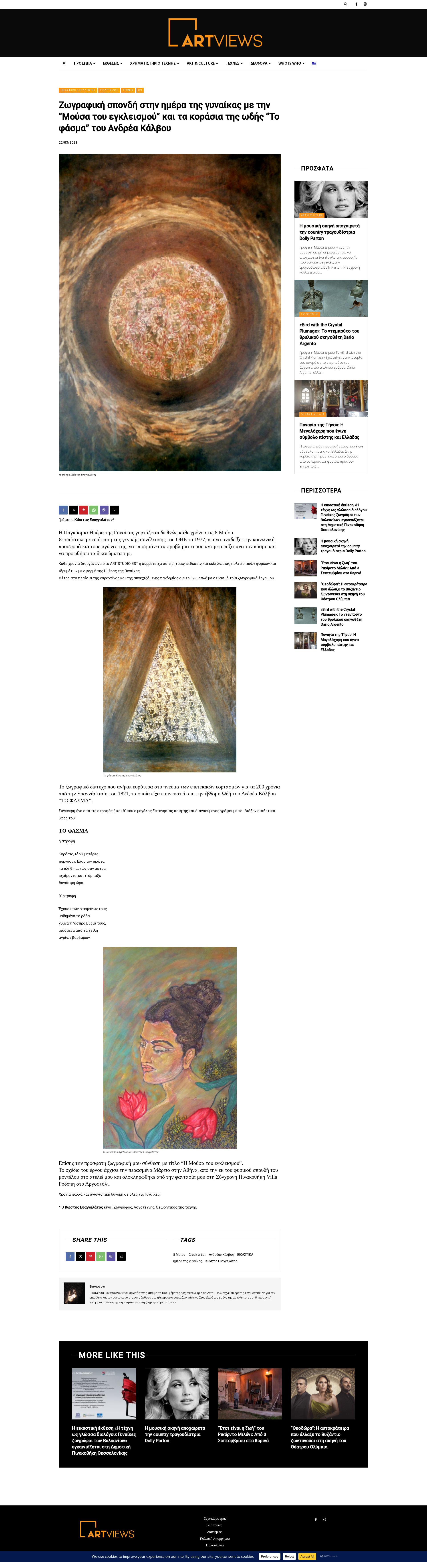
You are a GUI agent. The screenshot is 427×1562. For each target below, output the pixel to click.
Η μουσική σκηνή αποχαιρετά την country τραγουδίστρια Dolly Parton (330, 232)
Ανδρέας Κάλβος (221, 1255)
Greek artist (197, 1255)
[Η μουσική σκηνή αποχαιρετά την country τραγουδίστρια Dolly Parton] (331, 199)
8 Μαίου (179, 1255)
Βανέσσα (97, 1286)
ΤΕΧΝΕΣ (128, 90)
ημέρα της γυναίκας (187, 1261)
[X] (73, 510)
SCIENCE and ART (312, 414)
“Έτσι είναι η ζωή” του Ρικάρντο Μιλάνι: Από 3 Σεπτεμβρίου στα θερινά (341, 568)
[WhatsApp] (93, 510)
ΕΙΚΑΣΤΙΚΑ (245, 1255)
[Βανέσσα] (74, 1293)
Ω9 (140, 90)
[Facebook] (356, 4)
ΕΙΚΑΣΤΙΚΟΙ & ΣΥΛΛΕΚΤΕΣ (77, 90)
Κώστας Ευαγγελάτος (221, 1261)
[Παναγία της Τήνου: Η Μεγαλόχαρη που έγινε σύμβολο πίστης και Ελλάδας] (331, 398)
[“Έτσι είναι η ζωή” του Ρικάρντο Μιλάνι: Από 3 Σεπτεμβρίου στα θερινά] (305, 568)
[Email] (114, 510)
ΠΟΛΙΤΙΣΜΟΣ (109, 90)
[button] (345, 4)
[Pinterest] (83, 510)
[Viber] (104, 510)
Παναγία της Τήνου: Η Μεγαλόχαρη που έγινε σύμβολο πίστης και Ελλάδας (329, 431)
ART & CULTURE (312, 215)
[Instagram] (365, 4)
